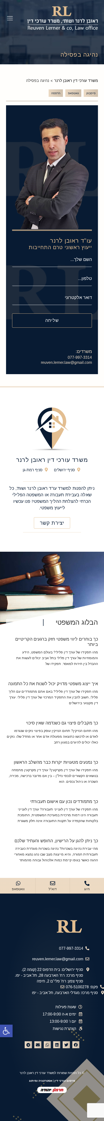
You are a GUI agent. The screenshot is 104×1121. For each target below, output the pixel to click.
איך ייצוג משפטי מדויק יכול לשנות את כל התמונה (53, 683)
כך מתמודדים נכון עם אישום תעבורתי (64, 801)
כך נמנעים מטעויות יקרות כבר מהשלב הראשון (56, 762)
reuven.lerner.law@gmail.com (66, 362)
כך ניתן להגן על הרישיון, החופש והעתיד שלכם (56, 840)
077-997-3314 (80, 357)
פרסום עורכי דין (64, 1080)
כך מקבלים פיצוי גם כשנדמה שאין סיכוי (62, 723)
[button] (6, 1031)
